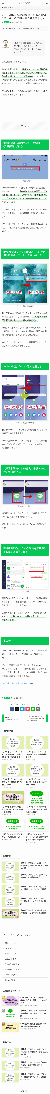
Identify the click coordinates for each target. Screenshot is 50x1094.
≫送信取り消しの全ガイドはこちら (17, 683)
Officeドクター (11, 943)
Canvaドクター (11, 980)
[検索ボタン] (47, 3)
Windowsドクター (12, 969)
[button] (12, 709)
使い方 (7, 22)
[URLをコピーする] (38, 709)
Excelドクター (11, 948)
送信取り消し (18, 698)
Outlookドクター (11, 959)
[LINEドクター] (25, 3)
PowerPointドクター (13, 964)
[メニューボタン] (3, 3)
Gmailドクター (11, 975)
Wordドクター (10, 954)
